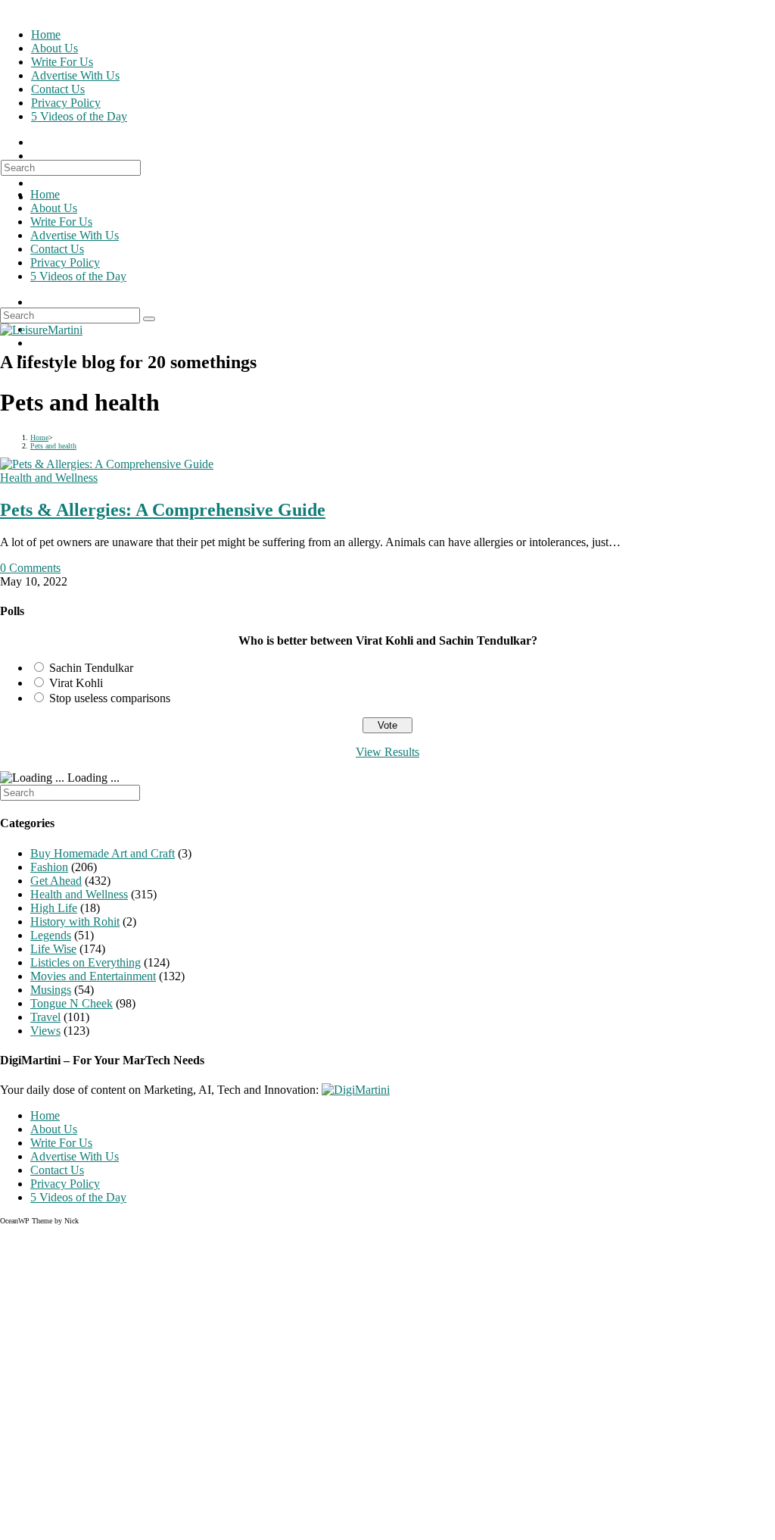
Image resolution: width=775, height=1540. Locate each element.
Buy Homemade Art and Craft (102, 853)
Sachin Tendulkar (91, 667)
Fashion (49, 867)
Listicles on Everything (85, 962)
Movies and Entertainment (93, 976)
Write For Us (61, 221)
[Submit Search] (149, 319)
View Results (387, 751)
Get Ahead (56, 880)
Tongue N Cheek (71, 1003)
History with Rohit (75, 921)
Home (45, 194)
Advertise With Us (74, 235)
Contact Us (57, 248)
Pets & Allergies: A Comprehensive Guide (162, 510)
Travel (45, 1017)
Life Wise (53, 948)
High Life (53, 907)
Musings (50, 989)
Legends (50, 935)
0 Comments (30, 567)
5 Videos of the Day (78, 276)
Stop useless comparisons (109, 698)
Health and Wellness (49, 477)
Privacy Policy (65, 262)
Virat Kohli (76, 682)
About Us (53, 207)
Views (45, 1030)
